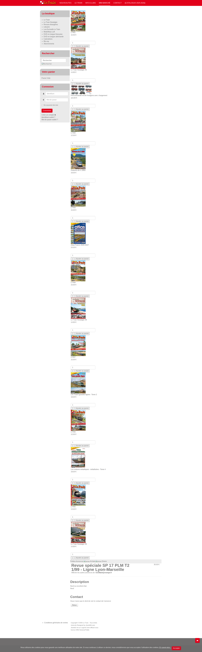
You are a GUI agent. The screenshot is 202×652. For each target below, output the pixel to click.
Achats (92, 561)
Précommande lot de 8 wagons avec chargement (89, 95)
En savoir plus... (165, 647)
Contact (117, 3)
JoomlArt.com (90, 625)
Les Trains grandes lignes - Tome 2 (84, 394)
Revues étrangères (51, 24)
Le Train (78, 3)
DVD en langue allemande (54, 36)
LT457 (73, 357)
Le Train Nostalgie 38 (79, 544)
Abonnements (49, 44)
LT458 (73, 282)
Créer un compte (48, 115)
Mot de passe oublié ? (50, 119)
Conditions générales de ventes (56, 623)
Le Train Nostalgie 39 (79, 320)
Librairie (47, 27)
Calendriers (48, 39)
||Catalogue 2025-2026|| (135, 3)
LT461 (73, 32)
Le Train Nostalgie (50, 22)
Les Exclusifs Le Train (52, 29)
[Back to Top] (197, 640)
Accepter (176, 648)
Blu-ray (46, 41)
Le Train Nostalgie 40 (79, 70)
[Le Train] (48, 2)
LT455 (73, 507)
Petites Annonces (76, 561)
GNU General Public (82, 630)
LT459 (73, 208)
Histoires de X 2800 (78, 170)
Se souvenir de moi (51, 105)
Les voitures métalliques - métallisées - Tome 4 (88, 469)
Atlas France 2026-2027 (80, 245)
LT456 (73, 432)
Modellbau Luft (49, 32)
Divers (104, 561)
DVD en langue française (53, 34)
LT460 (73, 133)
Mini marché (104, 3)
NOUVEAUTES (65, 3)
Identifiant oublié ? (48, 117)
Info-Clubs (90, 3)
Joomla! (73, 627)
